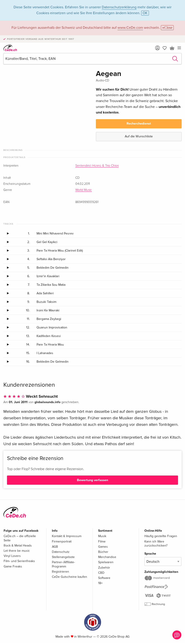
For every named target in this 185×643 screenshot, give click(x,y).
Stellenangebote (63, 557)
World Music (83, 190)
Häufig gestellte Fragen (160, 536)
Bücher (103, 552)
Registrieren (60, 572)
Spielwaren (105, 562)
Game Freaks (13, 566)
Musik (102, 536)
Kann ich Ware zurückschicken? (155, 543)
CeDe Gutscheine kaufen (69, 577)
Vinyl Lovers (12, 556)
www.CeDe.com (130, 27)
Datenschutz (60, 552)
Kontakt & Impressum (66, 536)
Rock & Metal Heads (18, 545)
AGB (55, 547)
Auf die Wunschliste (139, 136)
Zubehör (104, 567)
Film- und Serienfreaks (19, 561)
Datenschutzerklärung (119, 7)
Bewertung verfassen (92, 480)
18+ (100, 583)
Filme (102, 541)
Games (103, 547)
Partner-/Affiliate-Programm (63, 564)
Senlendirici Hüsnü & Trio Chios (97, 165)
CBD (101, 573)
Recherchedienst (139, 123)
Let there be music (17, 551)
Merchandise (107, 557)
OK (145, 13)
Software (104, 578)
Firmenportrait (62, 541)
